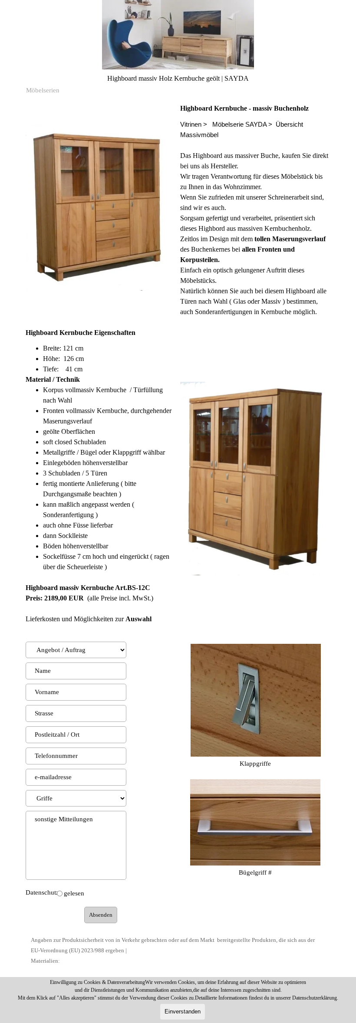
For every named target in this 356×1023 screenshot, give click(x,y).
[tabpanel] (255, 210)
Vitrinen (190, 124)
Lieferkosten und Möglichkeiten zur (89, 619)
